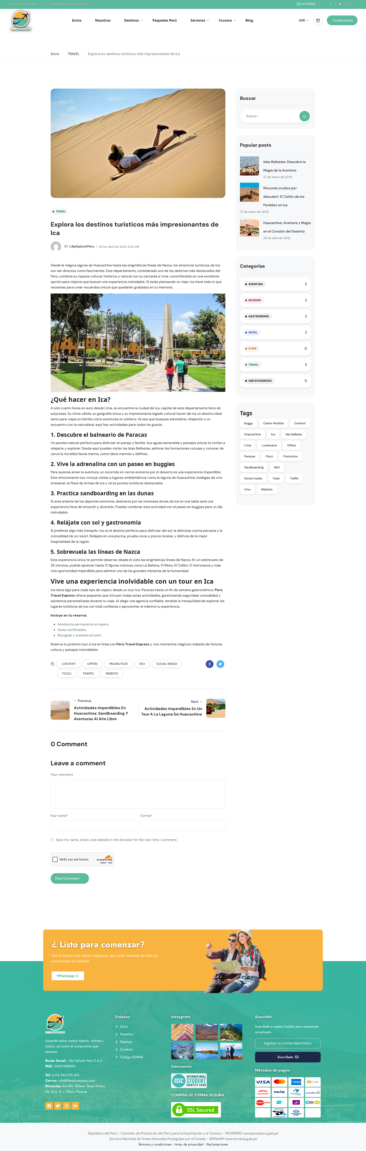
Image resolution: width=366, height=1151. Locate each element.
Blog (249, 20)
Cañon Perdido (273, 423)
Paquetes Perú (164, 20)
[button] (318, 20)
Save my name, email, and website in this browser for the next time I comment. (116, 840)
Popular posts (255, 145)
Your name (59, 815)
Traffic (88, 673)
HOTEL (252, 332)
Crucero (225, 20)
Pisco (269, 456)
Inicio (77, 20)
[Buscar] (304, 116)
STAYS (252, 348)
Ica (273, 434)
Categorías (252, 266)
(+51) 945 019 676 (25, 5)
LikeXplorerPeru (79, 246)
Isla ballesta (294, 434)
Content (69, 664)
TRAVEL (73, 54)
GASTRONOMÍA (258, 316)
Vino (247, 489)
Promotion (118, 664)
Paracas (249, 456)
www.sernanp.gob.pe (241, 1139)
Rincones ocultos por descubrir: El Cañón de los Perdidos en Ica (283, 196)
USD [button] (302, 20)
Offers (92, 664)
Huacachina (252, 434)
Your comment (62, 774)
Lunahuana (269, 445)
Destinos (131, 20)
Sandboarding (254, 467)
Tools (66, 673)
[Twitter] (58, 1106)
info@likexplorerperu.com (69, 5)
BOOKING (254, 300)
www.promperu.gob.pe (261, 1133)
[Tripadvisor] (75, 1106)
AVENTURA (255, 284)
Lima (247, 445)
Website (112, 673)
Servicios (197, 20)
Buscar (248, 98)
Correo (146, 815)
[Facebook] (49, 1106)
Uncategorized (260, 381)
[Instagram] (66, 1106)
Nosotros (103, 20)
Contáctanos (343, 20)
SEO (142, 664)
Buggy (248, 423)
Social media (166, 664)
